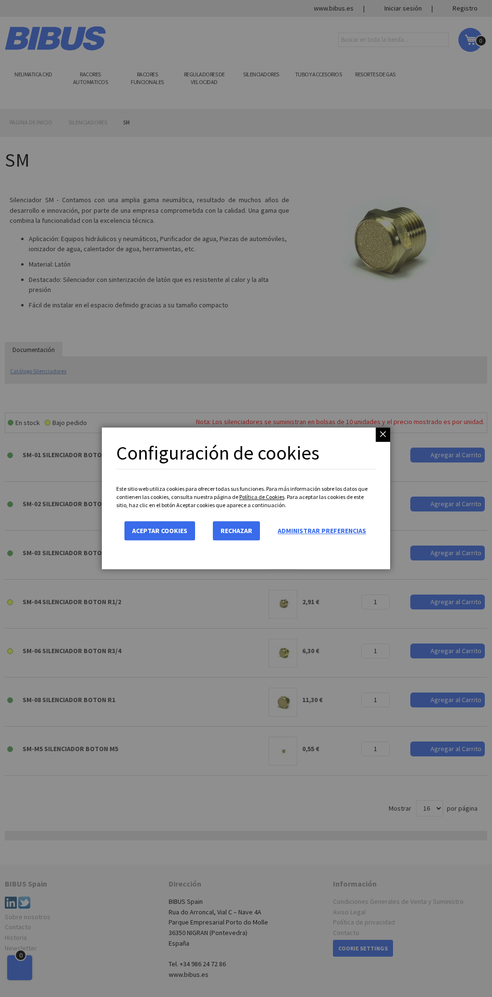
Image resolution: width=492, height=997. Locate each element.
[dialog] (246, 498)
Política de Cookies (261, 496)
